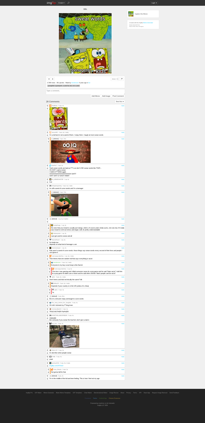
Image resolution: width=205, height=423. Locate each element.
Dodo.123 (54, 350)
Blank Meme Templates (63, 393)
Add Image (106, 96)
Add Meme (96, 96)
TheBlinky (54, 105)
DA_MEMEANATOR (57, 179)
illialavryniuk (57, 233)
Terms (135, 393)
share (114, 79)
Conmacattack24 (57, 309)
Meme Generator (148, 22)
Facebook (88, 398)
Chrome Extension (114, 398)
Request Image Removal (159, 393)
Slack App (147, 393)
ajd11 (53, 277)
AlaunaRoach (56, 239)
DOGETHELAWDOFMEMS (59, 315)
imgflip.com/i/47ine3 (56, 366)
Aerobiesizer (75, 82)
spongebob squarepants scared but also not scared (63, 86)
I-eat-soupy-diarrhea (58, 256)
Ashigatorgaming (57, 185)
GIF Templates (77, 393)
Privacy (128, 393)
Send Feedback (174, 393)
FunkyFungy (56, 225)
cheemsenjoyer (56, 248)
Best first (119, 101)
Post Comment (118, 96)
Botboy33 (56, 283)
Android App (103, 398)
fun (89, 83)
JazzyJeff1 (55, 132)
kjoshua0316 (55, 363)
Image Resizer (113, 393)
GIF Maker (38, 393)
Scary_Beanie (57, 369)
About (122, 393)
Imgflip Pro (29, 393)
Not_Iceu (54, 323)
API (140, 393)
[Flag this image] (122, 79)
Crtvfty (53, 356)
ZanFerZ (54, 165)
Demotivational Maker (100, 393)
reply (122, 105)
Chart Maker (88, 393)
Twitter (95, 398)
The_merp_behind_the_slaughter (61, 302)
